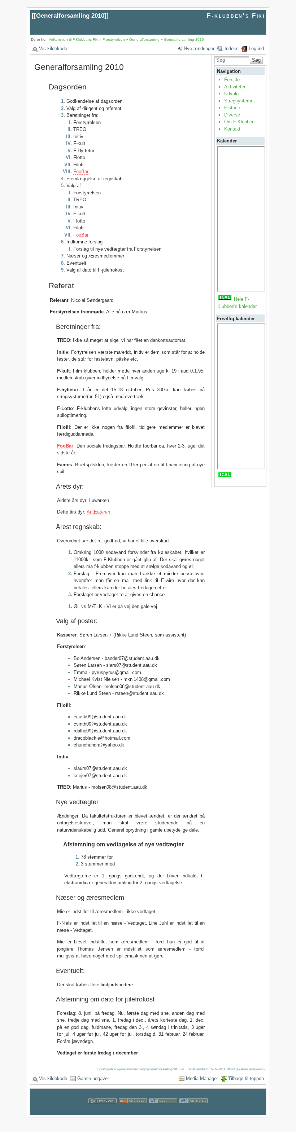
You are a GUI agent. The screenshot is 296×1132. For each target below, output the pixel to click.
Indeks (232, 48)
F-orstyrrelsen (114, 39)
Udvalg (231, 93)
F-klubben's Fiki (236, 15)
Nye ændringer (199, 48)
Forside (232, 79)
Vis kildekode (53, 48)
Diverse (232, 115)
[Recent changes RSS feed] (132, 1111)
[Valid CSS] (163, 1111)
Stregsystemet (239, 100)
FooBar (80, 171)
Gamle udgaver (93, 1078)
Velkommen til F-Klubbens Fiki (73, 39)
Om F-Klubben (239, 121)
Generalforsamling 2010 (70, 15)
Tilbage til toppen (246, 1078)
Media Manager (202, 1078)
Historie (232, 107)
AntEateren (98, 512)
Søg (256, 60)
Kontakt (232, 129)
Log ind (256, 48)
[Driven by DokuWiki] (102, 1111)
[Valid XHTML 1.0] (193, 1111)
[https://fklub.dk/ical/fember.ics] (224, 299)
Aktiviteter (234, 86)
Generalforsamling (144, 39)
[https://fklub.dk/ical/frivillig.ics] (224, 476)
